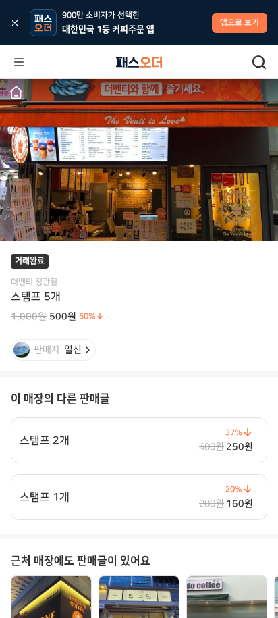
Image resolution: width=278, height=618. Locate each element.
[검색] (259, 62)
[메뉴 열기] (19, 62)
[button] (16, 92)
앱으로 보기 (239, 22)
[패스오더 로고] (139, 62)
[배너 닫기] (15, 23)
